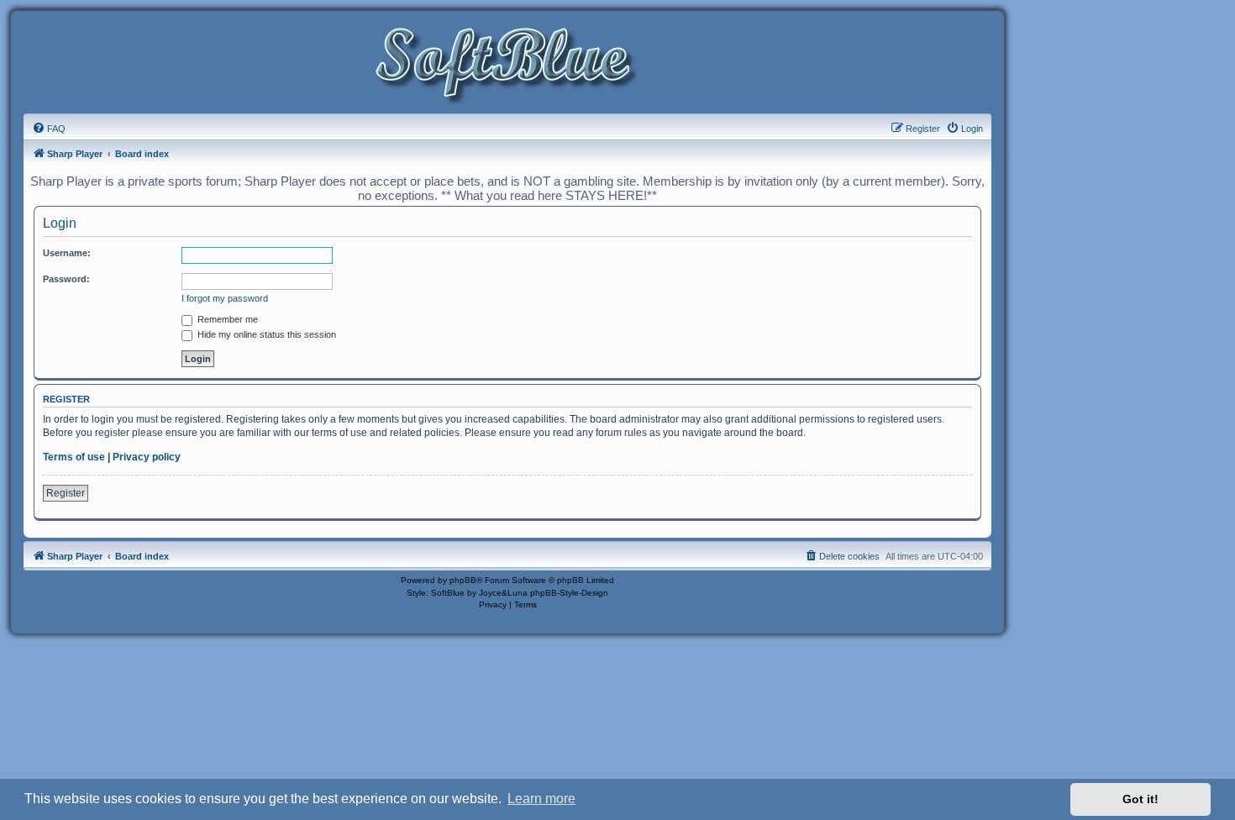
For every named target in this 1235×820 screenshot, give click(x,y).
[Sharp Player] (507, 66)
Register (65, 493)
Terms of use (74, 457)
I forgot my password (224, 298)
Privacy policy (147, 457)
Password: (66, 279)
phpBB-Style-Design (569, 592)
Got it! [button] (1140, 799)
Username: (67, 253)
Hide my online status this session (265, 334)
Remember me (226, 319)
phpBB (462, 580)
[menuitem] (49, 128)
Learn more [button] (541, 798)
